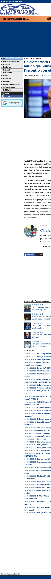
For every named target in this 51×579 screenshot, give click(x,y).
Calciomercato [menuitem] (9, 87)
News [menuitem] (5, 76)
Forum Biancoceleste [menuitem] (11, 84)
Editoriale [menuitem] (7, 70)
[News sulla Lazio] (18, 9)
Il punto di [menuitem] (7, 79)
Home (3, 58)
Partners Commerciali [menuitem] (11, 61)
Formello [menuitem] (6, 81)
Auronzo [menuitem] (6, 64)
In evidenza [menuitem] (7, 73)
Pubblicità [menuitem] (7, 90)
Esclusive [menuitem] (7, 67)
